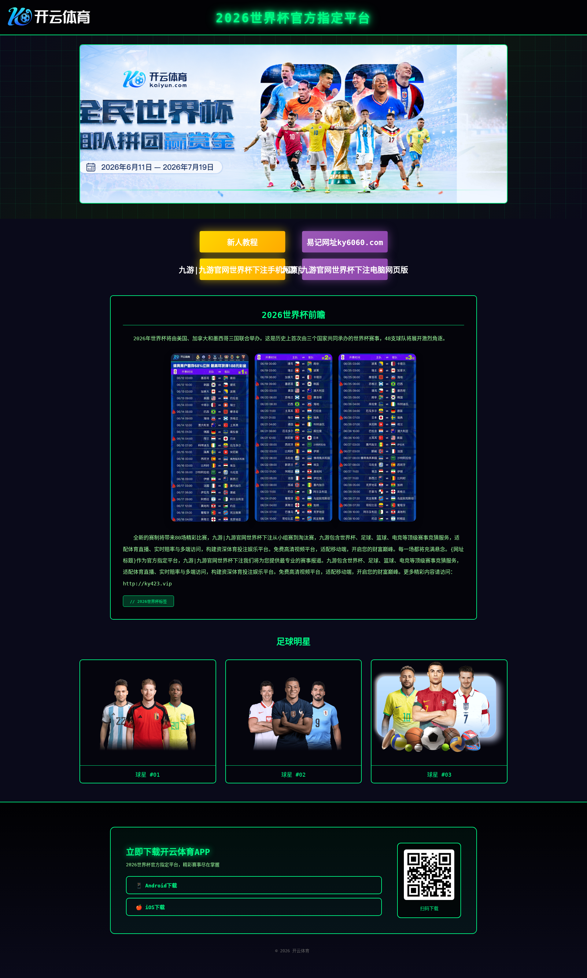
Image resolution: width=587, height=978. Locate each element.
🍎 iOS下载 (150, 907)
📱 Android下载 (156, 886)
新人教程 (242, 242)
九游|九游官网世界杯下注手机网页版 (242, 270)
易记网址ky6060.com (345, 242)
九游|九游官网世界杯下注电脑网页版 (345, 270)
